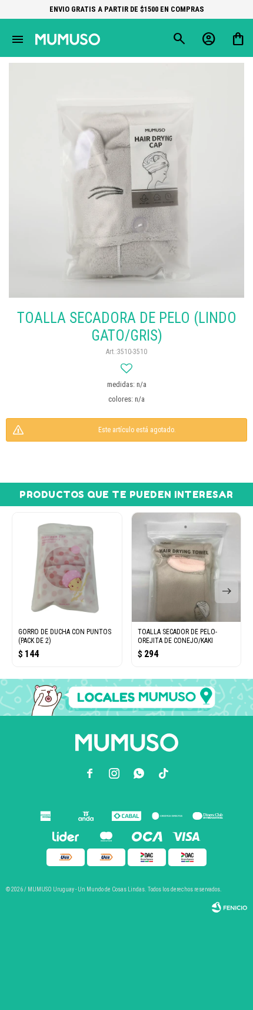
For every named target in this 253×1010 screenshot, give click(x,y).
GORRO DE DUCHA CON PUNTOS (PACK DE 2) (64, 636)
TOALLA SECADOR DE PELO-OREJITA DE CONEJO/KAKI (177, 636)
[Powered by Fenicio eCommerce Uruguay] (229, 907)
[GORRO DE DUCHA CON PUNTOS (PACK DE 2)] (67, 567)
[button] (226, 591)
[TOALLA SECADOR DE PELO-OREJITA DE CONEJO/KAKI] (186, 567)
